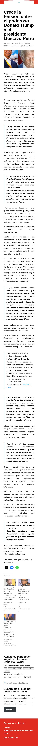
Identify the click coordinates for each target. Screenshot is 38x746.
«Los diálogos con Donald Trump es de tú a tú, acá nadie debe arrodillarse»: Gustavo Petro (23, 593)
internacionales (15, 46)
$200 (25, 668)
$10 (10, 668)
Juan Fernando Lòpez (15, 43)
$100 (19, 668)
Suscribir (10, 710)
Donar (27, 677)
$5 (5, 668)
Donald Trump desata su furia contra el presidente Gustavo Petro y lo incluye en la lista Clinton (10, 593)
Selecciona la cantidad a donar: (17, 666)
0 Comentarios (28, 46)
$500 (31, 668)
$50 (14, 668)
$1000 (7, 671)
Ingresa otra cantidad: (13, 674)
